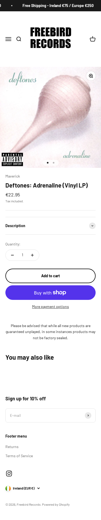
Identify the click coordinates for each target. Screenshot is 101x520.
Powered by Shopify (56, 504)
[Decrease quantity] (12, 255)
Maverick (12, 176)
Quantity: (12, 244)
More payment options (50, 306)
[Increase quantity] (32, 255)
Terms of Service (19, 455)
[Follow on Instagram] (9, 473)
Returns (12, 446)
